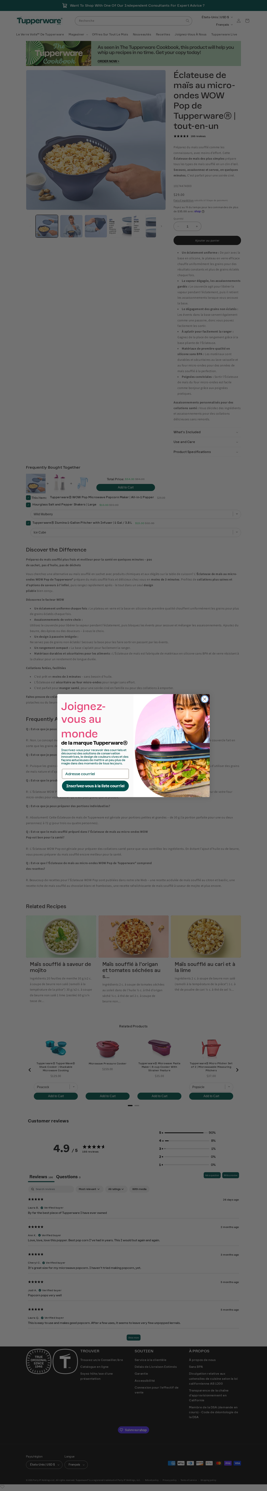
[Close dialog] (204, 699)
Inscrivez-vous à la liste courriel (95, 786)
